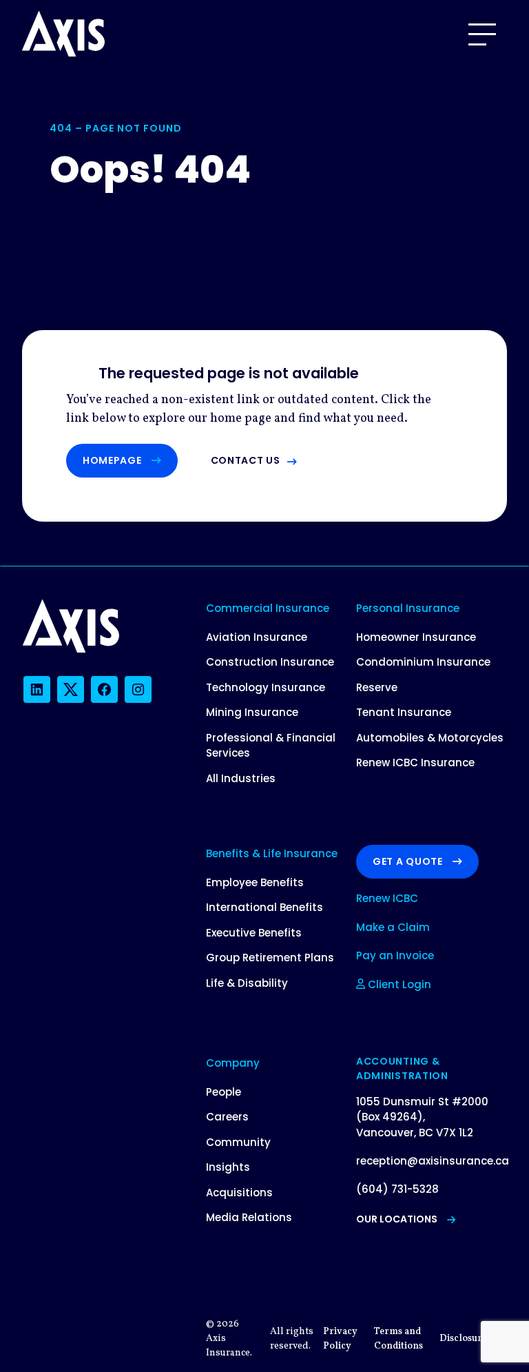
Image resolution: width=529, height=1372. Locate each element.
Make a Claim (393, 927)
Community (238, 1142)
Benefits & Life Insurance (272, 853)
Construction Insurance (270, 662)
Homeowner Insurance (416, 637)
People (223, 1092)
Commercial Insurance (267, 608)
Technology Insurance (265, 687)
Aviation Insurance (256, 637)
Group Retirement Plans (270, 957)
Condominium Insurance (423, 662)
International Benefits (264, 907)
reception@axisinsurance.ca (432, 1161)
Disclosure (463, 1338)
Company (233, 1063)
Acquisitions (239, 1192)
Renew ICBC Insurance (415, 762)
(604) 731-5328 (397, 1189)
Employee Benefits (255, 882)
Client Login (398, 984)
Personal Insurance (407, 608)
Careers (227, 1116)
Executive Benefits (254, 932)
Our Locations (396, 1219)
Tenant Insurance (403, 712)
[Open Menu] (482, 34)
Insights (228, 1167)
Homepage (112, 460)
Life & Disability (247, 983)
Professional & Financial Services (270, 745)
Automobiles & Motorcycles (430, 737)
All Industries (241, 778)
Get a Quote (408, 861)
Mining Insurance (252, 712)
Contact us (245, 460)
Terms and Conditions (398, 1339)
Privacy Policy (340, 1339)
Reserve (376, 687)
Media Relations (249, 1217)
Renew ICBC (387, 898)
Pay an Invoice (395, 955)
